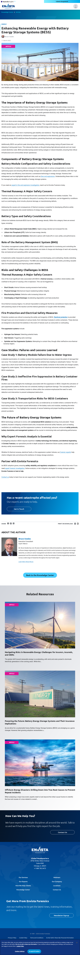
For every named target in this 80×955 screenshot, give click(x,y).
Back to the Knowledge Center (40, 575)
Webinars (56, 877)
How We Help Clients (23, 885)
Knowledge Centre (7, 12)
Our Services (23, 877)
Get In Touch (19, 509)
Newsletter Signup (61, 915)
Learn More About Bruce (26, 562)
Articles (18, 12)
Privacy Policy (12, 938)
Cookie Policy (23, 938)
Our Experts (23, 881)
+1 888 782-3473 (40, 868)
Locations (56, 885)
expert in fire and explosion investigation (25, 185)
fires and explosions (47, 176)
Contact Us (62, 832)
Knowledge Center (23, 890)
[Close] (77, 943)
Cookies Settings (19, 951)
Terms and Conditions (36, 938)
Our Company (57, 881)
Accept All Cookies (34, 951)
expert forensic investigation (15, 468)
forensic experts (65, 452)
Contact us (5, 477)
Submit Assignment (62, 1)
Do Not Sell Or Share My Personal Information (60, 938)
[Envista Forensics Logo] (40, 850)
